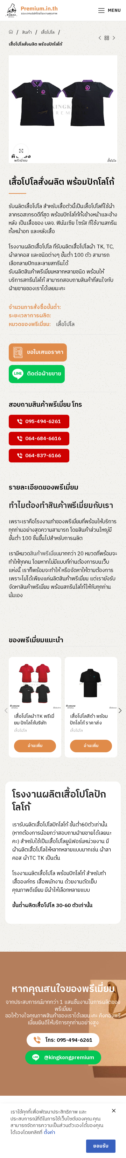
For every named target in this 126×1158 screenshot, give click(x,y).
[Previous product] (99, 38)
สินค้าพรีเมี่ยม (44, 553)
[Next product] (113, 38)
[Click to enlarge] (21, 151)
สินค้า (27, 32)
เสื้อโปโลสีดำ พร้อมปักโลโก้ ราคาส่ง (89, 720)
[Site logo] (31, 10)
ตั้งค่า (49, 1132)
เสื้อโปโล (48, 32)
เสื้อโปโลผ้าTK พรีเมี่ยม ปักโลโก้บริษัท (34, 720)
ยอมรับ (100, 1146)
